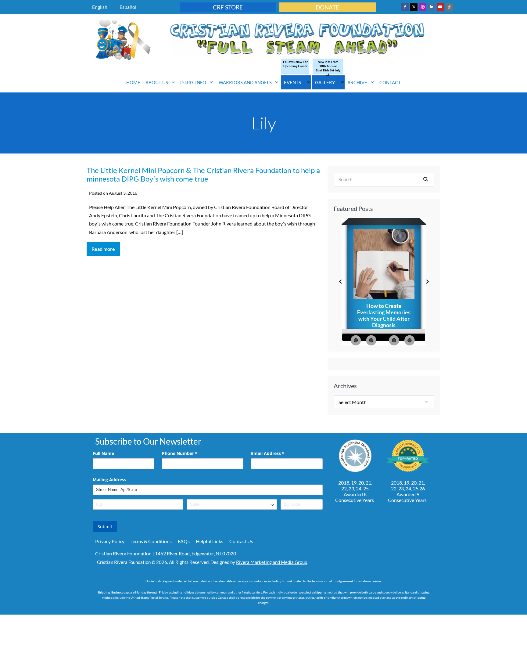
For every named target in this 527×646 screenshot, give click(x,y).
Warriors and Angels (245, 82)
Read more (105, 247)
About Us (156, 82)
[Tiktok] (449, 7)
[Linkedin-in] (431, 7)
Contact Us (241, 541)
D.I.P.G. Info (193, 82)
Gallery (325, 82)
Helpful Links (209, 541)
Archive (357, 82)
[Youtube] (440, 7)
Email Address (276, 453)
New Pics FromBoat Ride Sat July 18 (328, 68)
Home (133, 82)
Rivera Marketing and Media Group (271, 562)
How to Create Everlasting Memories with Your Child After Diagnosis (383, 315)
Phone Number (188, 453)
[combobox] (232, 504)
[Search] (425, 179)
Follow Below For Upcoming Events (295, 64)
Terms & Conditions (151, 541)
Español (128, 7)
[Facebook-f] (405, 7)
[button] (340, 282)
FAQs (184, 541)
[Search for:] (384, 179)
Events (292, 82)
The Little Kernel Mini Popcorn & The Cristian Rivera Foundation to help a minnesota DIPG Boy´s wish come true (203, 174)
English (99, 7)
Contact (390, 82)
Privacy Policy (109, 541)
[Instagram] (422, 7)
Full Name (103, 453)
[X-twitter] (414, 7)
